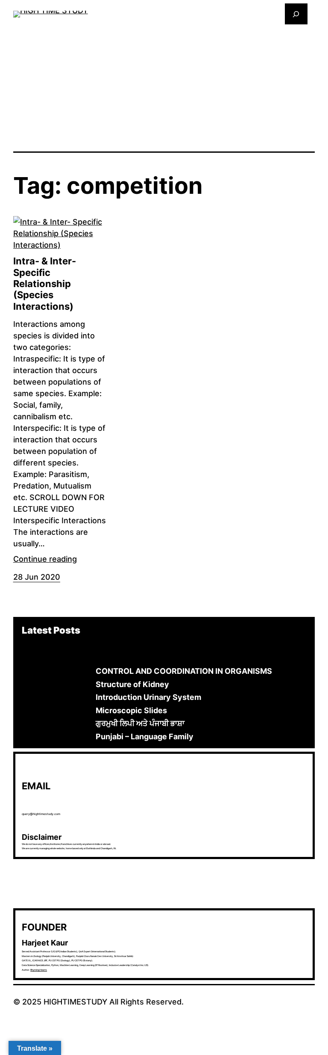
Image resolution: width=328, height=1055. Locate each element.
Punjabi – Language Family (144, 736)
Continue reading (45, 558)
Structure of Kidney (132, 684)
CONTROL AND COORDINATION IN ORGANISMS (184, 671)
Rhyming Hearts (38, 970)
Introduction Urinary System (148, 697)
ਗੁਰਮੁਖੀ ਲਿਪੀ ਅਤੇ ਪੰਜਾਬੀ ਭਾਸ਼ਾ (140, 723)
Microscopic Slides (131, 710)
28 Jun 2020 (36, 576)
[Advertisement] (164, 87)
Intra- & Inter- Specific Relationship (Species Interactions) (44, 283)
